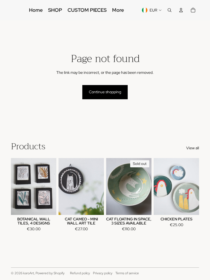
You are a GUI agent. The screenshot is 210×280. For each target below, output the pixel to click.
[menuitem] (36, 10)
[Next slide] (52, 186)
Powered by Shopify (50, 273)
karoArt (28, 273)
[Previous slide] (15, 186)
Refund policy (80, 273)
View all (192, 147)
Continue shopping (105, 91)
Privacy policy (102, 273)
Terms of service (127, 273)
